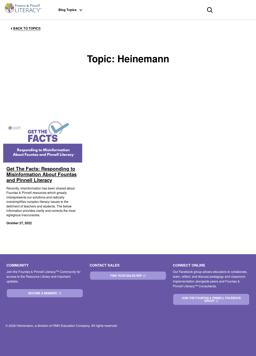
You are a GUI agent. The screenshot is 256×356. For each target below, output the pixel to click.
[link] (23, 9)
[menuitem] (23, 10)
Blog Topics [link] (67, 9)
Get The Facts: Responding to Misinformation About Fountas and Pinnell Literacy (41, 174)
